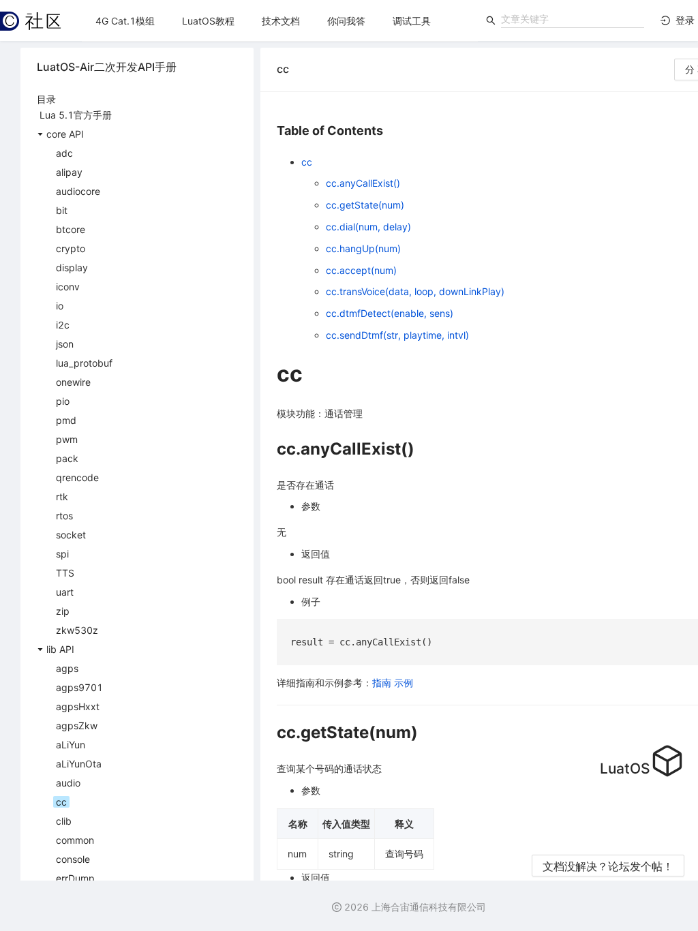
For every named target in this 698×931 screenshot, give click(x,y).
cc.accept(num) (361, 270)
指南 (381, 682)
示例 (403, 682)
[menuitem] (125, 21)
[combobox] (572, 19)
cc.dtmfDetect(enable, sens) (389, 313)
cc (306, 162)
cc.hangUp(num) (363, 248)
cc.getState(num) (365, 205)
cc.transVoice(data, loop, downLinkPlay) (415, 291)
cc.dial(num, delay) (368, 226)
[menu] (280, 21)
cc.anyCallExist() (363, 183)
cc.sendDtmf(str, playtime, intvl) (397, 335)
